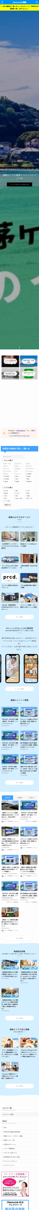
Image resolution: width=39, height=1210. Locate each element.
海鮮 (28, 479)
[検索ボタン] (37, 2)
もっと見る (19, 617)
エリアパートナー (9, 1165)
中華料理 (7, 476)
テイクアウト (30, 468)
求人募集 (7, 479)
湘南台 (28, 496)
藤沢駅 (6, 493)
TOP (5, 1127)
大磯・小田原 (19, 498)
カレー (6, 466)
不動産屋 (29, 474)
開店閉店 (29, 481)
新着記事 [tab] (7, 797)
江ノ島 (17, 493)
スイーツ (7, 468)
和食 (17, 476)
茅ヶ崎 (6, 490)
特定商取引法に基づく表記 (12, 1157)
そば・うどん (8, 463)
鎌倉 (28, 493)
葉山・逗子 (30, 498)
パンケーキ (30, 471)
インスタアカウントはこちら (20, 435)
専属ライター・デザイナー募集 (13, 1136)
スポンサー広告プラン (10, 1153)
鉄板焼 (17, 481)
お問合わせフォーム (10, 1144)
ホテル (6, 474)
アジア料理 (7, 501)
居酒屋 (28, 476)
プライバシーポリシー (10, 1161)
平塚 (6, 496)
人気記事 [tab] (19, 797)
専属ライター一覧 (9, 1140)
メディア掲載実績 (9, 1148)
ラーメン (18, 474)
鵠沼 (17, 496)
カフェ (28, 463)
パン (17, 471)
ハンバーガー (8, 471)
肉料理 (6, 481)
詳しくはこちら (19, 184)
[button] (19, 347)
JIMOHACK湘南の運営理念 (12, 1132)
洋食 (17, 479)
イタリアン (18, 463)
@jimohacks (21, 430)
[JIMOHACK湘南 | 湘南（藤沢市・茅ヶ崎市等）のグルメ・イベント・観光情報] (19, 2)
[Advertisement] (19, 405)
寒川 (6, 498)
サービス (29, 466)
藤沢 (17, 490)
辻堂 (28, 490)
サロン (17, 466)
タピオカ (18, 468)
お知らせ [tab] (31, 797)
